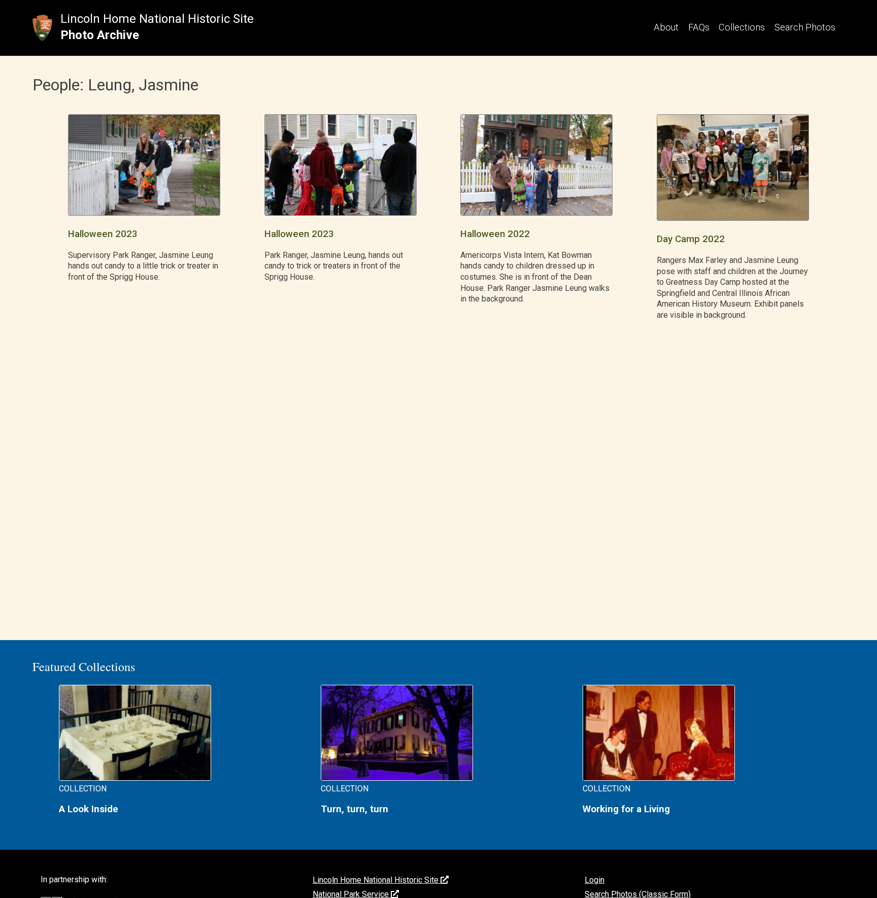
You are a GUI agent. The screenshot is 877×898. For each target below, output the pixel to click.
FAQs (699, 27)
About (666, 27)
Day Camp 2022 (691, 239)
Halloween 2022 (495, 234)
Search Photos (804, 27)
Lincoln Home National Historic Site (157, 19)
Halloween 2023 (103, 234)
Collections (742, 27)
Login (594, 880)
